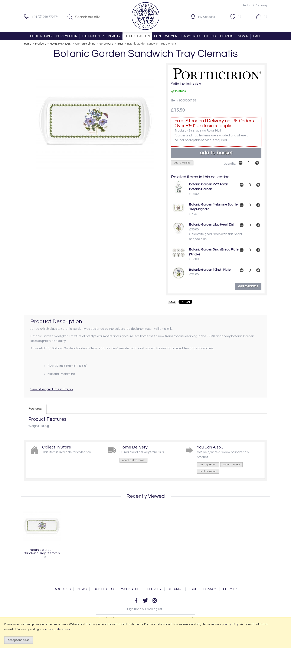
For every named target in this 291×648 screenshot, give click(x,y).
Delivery (154, 589)
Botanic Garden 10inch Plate (210, 269)
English (247, 5)
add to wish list (182, 162)
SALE (257, 36)
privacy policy (230, 624)
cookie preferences (57, 629)
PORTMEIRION (66, 36)
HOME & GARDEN (137, 36)
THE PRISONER (93, 36)
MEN (157, 36)
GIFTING (210, 36)
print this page (208, 471)
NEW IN (243, 36)
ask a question (208, 464)
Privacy (209, 589)
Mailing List (130, 589)
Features (35, 408)
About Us (63, 589)
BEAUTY (114, 36)
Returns (175, 589)
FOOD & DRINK (41, 36)
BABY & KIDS (191, 36)
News (82, 589)
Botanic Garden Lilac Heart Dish (212, 224)
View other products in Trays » (51, 389)
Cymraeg (261, 5)
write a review (231, 464)
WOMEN (171, 36)
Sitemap (229, 589)
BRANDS (226, 36)
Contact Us (104, 589)
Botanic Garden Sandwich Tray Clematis (42, 551)
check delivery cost (133, 460)
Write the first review (186, 83)
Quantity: (230, 163)
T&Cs (193, 589)
